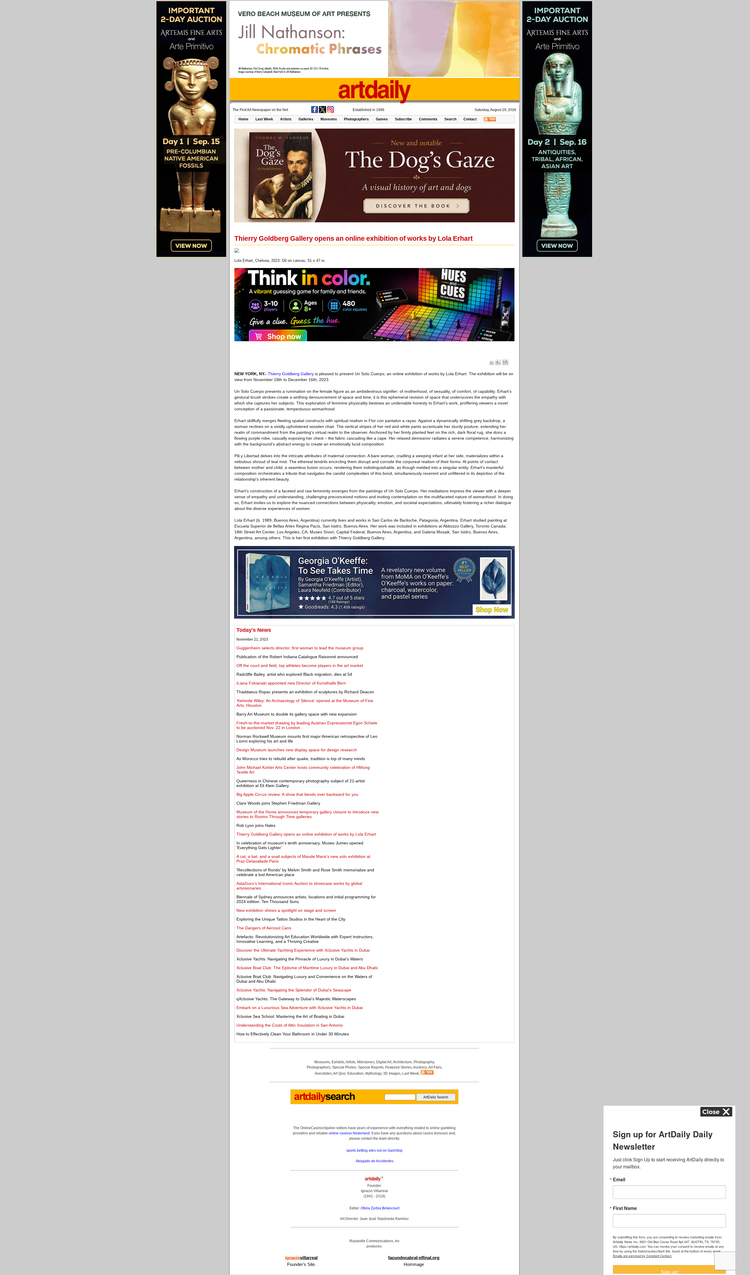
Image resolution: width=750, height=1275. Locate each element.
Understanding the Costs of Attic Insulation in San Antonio (289, 1025)
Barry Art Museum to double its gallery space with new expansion (296, 714)
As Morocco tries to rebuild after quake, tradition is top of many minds (300, 758)
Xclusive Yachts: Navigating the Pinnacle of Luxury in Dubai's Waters (299, 959)
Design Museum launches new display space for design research (296, 749)
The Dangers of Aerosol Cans (263, 928)
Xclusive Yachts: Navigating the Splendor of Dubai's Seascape (293, 990)
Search (450, 119)
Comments (428, 119)
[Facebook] (314, 112)
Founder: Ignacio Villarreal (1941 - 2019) (374, 1191)
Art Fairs (435, 1067)
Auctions (420, 1067)
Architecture (402, 1062)
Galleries (306, 119)
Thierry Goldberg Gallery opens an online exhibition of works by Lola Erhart (306, 834)
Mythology (373, 1073)
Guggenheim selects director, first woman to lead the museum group (299, 648)
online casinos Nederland (349, 1133)
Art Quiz (339, 1073)
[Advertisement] (447, 668)
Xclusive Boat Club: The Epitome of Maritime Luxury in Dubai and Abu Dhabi (307, 967)
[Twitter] (322, 112)
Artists (286, 119)
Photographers (356, 119)
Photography (424, 1062)
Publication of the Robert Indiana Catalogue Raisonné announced (297, 656)
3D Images (391, 1073)
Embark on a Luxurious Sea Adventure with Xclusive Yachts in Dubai (299, 1007)
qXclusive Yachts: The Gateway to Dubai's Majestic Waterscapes (296, 998)
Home (243, 119)
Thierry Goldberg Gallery (291, 373)
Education (355, 1073)
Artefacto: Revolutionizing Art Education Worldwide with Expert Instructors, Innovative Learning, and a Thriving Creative (305, 939)
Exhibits (338, 1062)
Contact (470, 119)
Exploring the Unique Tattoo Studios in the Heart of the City (290, 919)
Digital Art (383, 1062)
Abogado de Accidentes (374, 1161)
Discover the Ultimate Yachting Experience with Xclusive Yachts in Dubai (303, 950)
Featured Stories (398, 1067)
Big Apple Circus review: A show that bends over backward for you (297, 794)
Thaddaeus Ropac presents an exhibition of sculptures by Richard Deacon (305, 691)
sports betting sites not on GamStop (374, 1150)
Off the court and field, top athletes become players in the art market (299, 665)
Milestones (365, 1062)
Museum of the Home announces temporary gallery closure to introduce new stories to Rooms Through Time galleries (307, 814)
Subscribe (403, 119)
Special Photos (344, 1067)
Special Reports (370, 1067)
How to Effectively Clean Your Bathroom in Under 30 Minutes (292, 1034)
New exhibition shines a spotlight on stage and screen (286, 910)
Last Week (264, 119)
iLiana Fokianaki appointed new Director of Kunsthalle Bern (291, 683)
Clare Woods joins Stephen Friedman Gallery (278, 803)
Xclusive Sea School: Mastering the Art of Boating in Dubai (290, 1016)
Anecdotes (323, 1073)
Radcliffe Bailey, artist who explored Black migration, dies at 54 (294, 674)
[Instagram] (330, 112)
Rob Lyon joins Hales (255, 825)
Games (382, 119)
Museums (329, 119)
